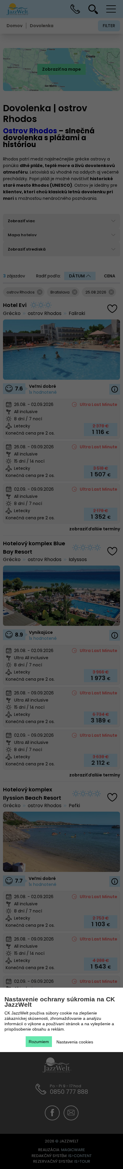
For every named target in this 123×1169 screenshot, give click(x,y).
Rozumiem (39, 1041)
